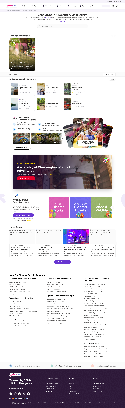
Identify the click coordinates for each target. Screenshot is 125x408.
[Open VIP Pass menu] (77, 6)
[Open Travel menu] (87, 6)
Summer (27, 6)
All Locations (49, 391)
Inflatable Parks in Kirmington (92, 315)
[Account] (117, 6)
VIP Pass (73, 6)
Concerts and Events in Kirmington (93, 291)
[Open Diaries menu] (65, 6)
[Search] (113, 6)
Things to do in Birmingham (52, 383)
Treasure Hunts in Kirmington (54, 323)
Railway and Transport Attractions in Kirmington (60, 308)
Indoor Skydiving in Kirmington (92, 310)
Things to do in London (51, 381)
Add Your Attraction (97, 386)
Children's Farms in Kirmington (55, 284)
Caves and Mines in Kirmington (55, 301)
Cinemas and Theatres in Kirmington (94, 289)
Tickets (36, 6)
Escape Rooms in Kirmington (91, 298)
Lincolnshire (17, 10)
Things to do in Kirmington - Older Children (95, 353)
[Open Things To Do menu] (55, 6)
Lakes (35, 10)
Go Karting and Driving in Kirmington (94, 303)
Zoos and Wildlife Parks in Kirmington (57, 291)
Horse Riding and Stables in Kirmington (94, 305)
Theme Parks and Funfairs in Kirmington (58, 316)
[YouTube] (28, 394)
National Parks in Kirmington (17, 289)
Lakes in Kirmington (14, 304)
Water (30, 10)
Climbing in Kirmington (15, 284)
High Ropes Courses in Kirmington (18, 287)
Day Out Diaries (73, 381)
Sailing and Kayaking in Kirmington (19, 308)
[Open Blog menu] (96, 6)
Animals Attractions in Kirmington (59, 278)
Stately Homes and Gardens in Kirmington (58, 313)
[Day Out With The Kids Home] (11, 6)
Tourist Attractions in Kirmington (55, 318)
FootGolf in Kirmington (90, 301)
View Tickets (58, 31)
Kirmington (24, 10)
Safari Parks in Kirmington (54, 289)
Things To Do (49, 6)
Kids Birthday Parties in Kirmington (93, 317)
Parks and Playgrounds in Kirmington (19, 291)
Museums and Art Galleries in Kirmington (58, 306)
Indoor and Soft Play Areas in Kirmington (95, 313)
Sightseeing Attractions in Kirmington (60, 296)
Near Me (107, 6)
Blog (93, 6)
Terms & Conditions (97, 391)
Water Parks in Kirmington (16, 313)
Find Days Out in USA (74, 393)
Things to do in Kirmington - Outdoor (19, 325)
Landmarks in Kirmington (53, 304)
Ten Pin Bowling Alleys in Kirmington (94, 334)
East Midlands (9, 10)
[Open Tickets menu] (40, 6)
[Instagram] (24, 394)
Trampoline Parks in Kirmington (92, 336)
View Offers (67, 31)
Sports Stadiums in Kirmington (55, 311)
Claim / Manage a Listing (98, 383)
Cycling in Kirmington (89, 296)
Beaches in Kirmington (15, 301)
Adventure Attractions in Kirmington (22, 278)
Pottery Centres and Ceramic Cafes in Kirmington (97, 324)
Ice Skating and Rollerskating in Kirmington (95, 308)
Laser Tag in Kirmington (90, 320)
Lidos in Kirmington (14, 306)
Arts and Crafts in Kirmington (92, 286)
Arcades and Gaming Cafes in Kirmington (95, 284)
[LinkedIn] (15, 394)
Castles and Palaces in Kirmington (56, 299)
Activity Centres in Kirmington (17, 282)
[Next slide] (115, 36)
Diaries (61, 6)
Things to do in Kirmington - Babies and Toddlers (97, 349)
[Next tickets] (62, 138)
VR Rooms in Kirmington (90, 339)
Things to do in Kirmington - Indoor (19, 323)
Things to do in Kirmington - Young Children (96, 351)
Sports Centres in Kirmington (91, 332)
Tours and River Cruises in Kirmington (57, 320)
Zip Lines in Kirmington (15, 294)
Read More (62, 21)
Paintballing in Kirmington (91, 322)
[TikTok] (19, 394)
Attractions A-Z (50, 388)
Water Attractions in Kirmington (21, 298)
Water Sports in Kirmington (16, 316)
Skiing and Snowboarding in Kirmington (94, 329)
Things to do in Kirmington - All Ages (94, 346)
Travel (84, 6)
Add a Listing (109, 1)
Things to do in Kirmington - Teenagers (94, 356)
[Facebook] (10, 394)
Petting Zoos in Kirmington (54, 287)
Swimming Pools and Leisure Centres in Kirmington (23, 311)
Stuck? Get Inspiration (51, 386)
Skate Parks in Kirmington (91, 327)
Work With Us (117, 1)
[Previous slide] (112, 36)
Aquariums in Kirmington (53, 282)
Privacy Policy (96, 388)
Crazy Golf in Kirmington (90, 293)
